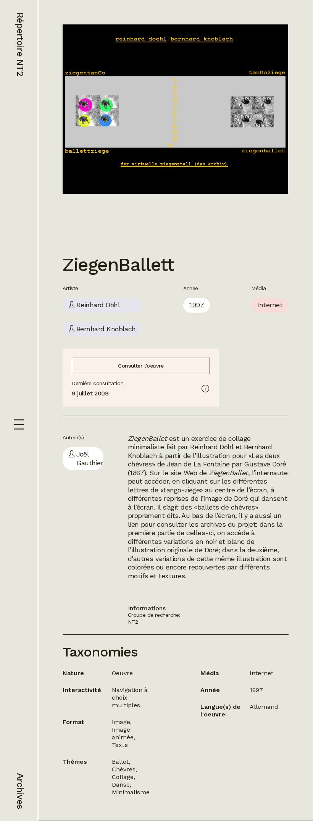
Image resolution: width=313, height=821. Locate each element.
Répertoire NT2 (20, 44)
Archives (20, 791)
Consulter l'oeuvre (140, 366)
